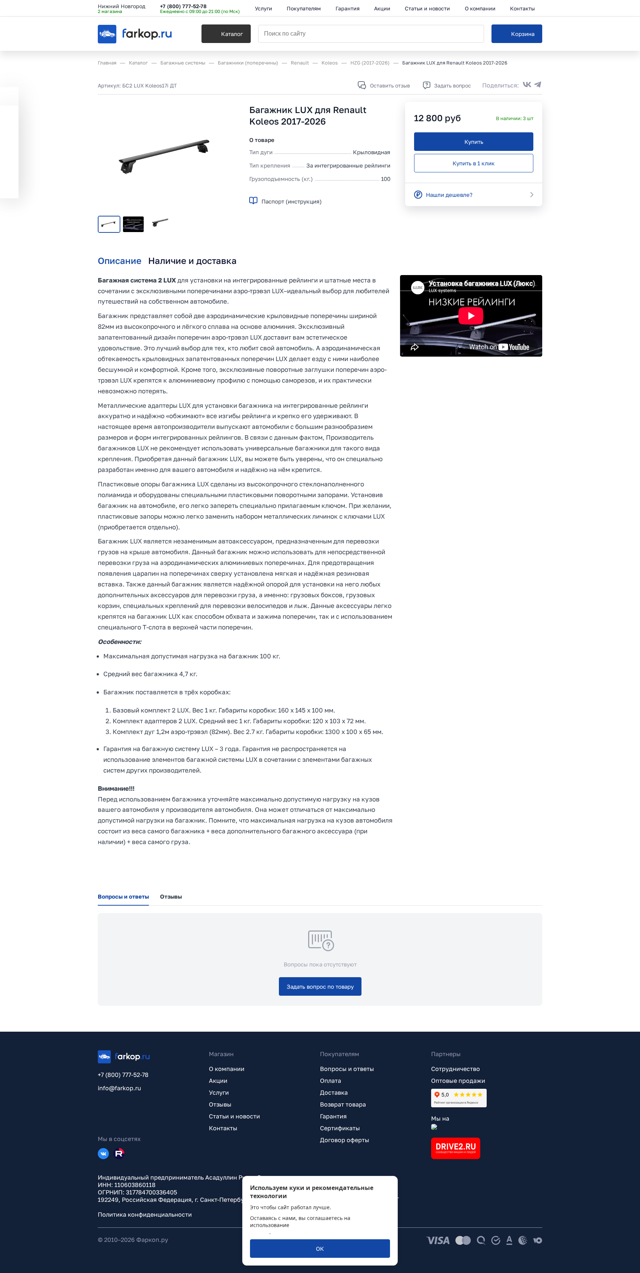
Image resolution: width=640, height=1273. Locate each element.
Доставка (334, 1092)
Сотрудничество (455, 1068)
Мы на (440, 1118)
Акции (218, 1080)
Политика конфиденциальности (145, 1214)
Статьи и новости (234, 1116)
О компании (226, 1068)
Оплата (330, 1080)
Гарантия (333, 1116)
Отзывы (220, 1104)
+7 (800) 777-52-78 (183, 6)
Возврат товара (343, 1104)
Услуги (219, 1092)
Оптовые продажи (458, 1080)
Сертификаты (340, 1128)
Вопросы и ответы (347, 1068)
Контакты (223, 1128)
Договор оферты (344, 1140)
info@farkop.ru (119, 1088)
